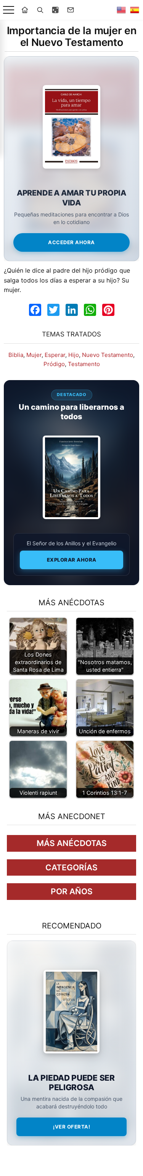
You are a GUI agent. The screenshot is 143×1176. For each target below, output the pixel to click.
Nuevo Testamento (107, 354)
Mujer (34, 354)
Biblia (15, 354)
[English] (121, 10)
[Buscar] (40, 10)
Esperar (55, 354)
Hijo (73, 354)
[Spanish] (134, 9)
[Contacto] (70, 10)
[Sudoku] (55, 10)
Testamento (84, 364)
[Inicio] (25, 10)
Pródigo (54, 364)
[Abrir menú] (8, 10)
